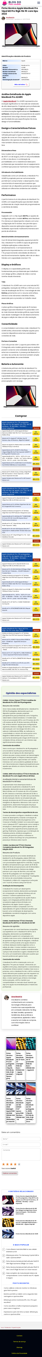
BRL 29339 (36, 511)
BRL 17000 (36, 609)
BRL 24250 (36, 458)
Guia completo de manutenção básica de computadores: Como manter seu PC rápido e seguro (22, 1275)
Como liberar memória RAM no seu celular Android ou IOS (21, 1250)
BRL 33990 (36, 505)
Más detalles (20, 84)
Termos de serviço (19, 1342)
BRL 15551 (36, 664)
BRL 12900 (36, 536)
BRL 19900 (36, 530)
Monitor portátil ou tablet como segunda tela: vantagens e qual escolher (20, 1295)
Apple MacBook (9, 101)
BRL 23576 (36, 524)
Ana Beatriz (10, 17)
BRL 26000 (36, 439)
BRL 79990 (36, 499)
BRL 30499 (36, 571)
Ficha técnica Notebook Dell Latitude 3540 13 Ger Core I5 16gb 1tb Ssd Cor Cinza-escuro (22, 1268)
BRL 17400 (36, 653)
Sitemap (19, 1347)
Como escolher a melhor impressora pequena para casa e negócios (21, 1307)
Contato (19, 1336)
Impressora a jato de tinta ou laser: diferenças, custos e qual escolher (21, 1313)
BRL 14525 (36, 677)
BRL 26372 (36, 433)
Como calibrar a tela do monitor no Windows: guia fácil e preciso (20, 1289)
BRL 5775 (36, 479)
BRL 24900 (36, 473)
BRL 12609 (36, 668)
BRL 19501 (36, 647)
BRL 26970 (36, 518)
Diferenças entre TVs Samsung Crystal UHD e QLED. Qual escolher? (22, 1256)
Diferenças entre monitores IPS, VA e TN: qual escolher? (20, 1301)
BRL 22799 (36, 603)
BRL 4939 (36, 464)
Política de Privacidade (19, 1353)
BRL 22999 (36, 641)
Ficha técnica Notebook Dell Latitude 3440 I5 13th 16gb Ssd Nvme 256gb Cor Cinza (22, 1262)
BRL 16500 (36, 659)
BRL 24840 (36, 445)
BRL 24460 (36, 452)
